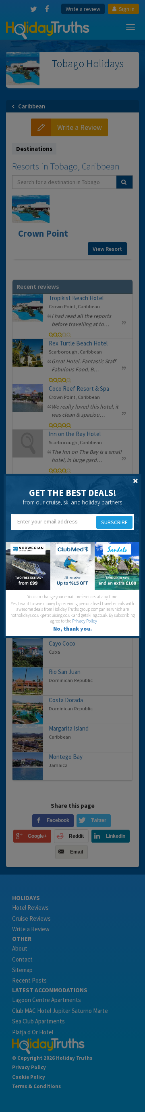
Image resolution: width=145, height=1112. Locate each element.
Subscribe (114, 522)
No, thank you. (72, 628)
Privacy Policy (84, 621)
